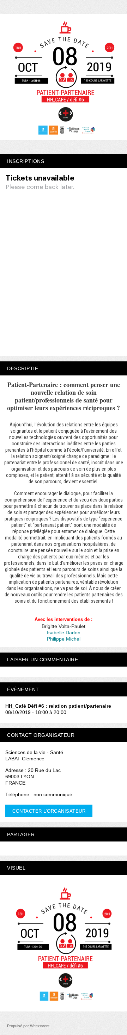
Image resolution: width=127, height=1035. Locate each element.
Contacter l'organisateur (48, 811)
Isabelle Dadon (63, 632)
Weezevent (39, 1026)
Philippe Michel (63, 639)
